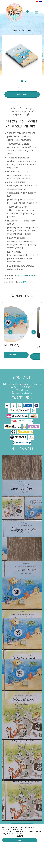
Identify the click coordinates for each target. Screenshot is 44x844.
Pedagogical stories (23, 393)
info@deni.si (23, 390)
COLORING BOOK (26, 275)
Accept (20, 840)
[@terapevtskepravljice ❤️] (22, 475)
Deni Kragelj (18, 387)
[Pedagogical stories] (14, 12)
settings (20, 836)
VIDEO (23, 282)
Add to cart (22, 94)
